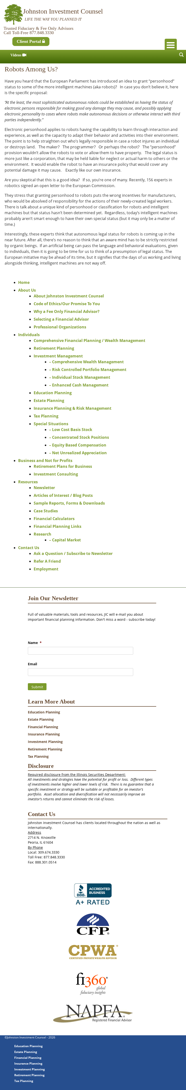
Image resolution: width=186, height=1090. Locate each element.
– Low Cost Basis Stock (70, 429)
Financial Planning (43, 727)
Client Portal (29, 41)
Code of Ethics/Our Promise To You (67, 303)
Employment (46, 569)
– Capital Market (65, 540)
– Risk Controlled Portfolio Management (87, 369)
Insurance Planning (44, 734)
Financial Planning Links (57, 526)
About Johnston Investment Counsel (69, 296)
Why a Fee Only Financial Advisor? (67, 311)
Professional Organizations (60, 327)
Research (42, 534)
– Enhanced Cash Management (78, 385)
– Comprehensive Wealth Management (86, 361)
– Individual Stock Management (79, 377)
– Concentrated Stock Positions (79, 437)
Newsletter (44, 487)
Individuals (29, 334)
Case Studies (46, 511)
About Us (27, 290)
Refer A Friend (47, 561)
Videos (16, 55)
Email (32, 664)
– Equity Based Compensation (77, 445)
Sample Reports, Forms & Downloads (69, 503)
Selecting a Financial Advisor (61, 319)
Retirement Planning (54, 348)
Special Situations (51, 423)
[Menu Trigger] (171, 45)
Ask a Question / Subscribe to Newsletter (73, 553)
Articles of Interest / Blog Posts (63, 495)
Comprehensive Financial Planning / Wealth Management (89, 340)
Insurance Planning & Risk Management (72, 408)
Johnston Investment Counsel (63, 11)
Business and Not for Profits (45, 460)
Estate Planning (49, 400)
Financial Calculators (54, 518)
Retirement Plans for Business (63, 466)
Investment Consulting (56, 474)
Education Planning (53, 392)
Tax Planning (46, 416)
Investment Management (58, 356)
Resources (28, 481)
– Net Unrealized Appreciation (78, 452)
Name (35, 643)
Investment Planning (45, 741)
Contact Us (28, 547)
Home (24, 282)
